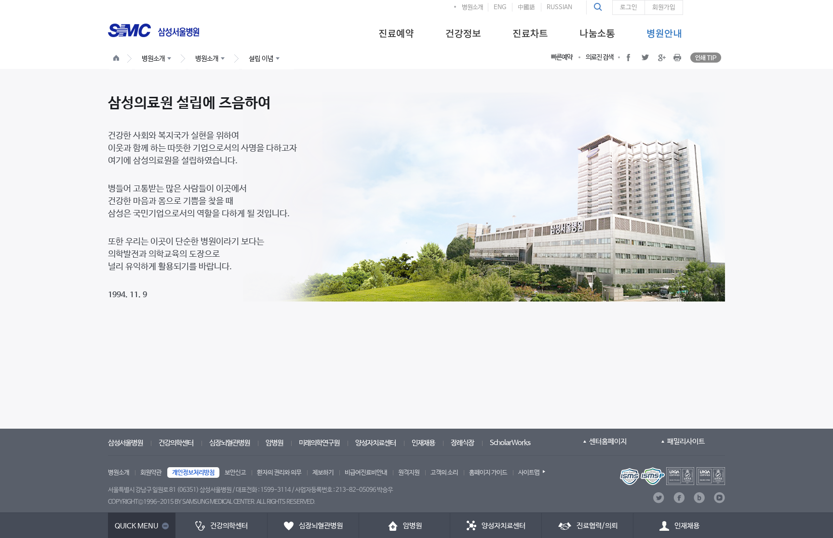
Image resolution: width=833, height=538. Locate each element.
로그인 (628, 7)
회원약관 (150, 472)
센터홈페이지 (608, 441)
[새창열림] (672, 476)
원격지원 (408, 472)
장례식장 (462, 443)
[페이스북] (679, 497)
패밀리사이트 (686, 441)
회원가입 (663, 7)
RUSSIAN (559, 7)
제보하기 (323, 472)
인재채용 (423, 443)
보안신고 (235, 472)
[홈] (118, 59)
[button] (599, 7)
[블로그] (699, 497)
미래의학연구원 (319, 443)
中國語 (526, 7)
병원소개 (472, 7)
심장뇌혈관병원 (229, 443)
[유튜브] (719, 497)
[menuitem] (396, 32)
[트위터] (658, 497)
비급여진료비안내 (366, 472)
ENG (500, 7)
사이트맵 (528, 472)
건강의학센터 (176, 443)
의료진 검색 (599, 57)
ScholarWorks (510, 443)
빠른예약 (561, 57)
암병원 (274, 443)
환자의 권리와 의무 (279, 472)
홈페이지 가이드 (488, 472)
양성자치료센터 (375, 443)
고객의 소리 (444, 472)
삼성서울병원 (125, 443)
